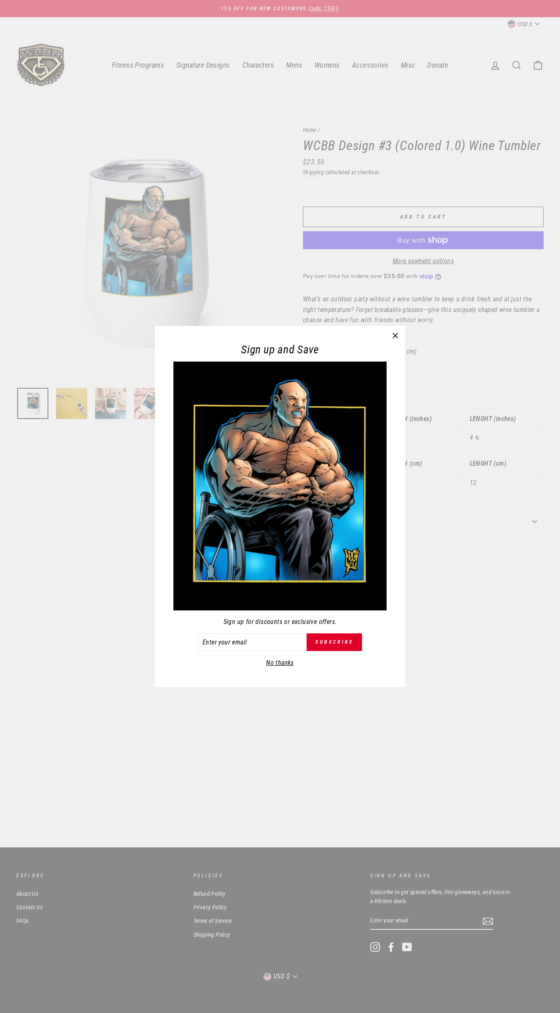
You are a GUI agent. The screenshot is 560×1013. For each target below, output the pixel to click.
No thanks (280, 663)
